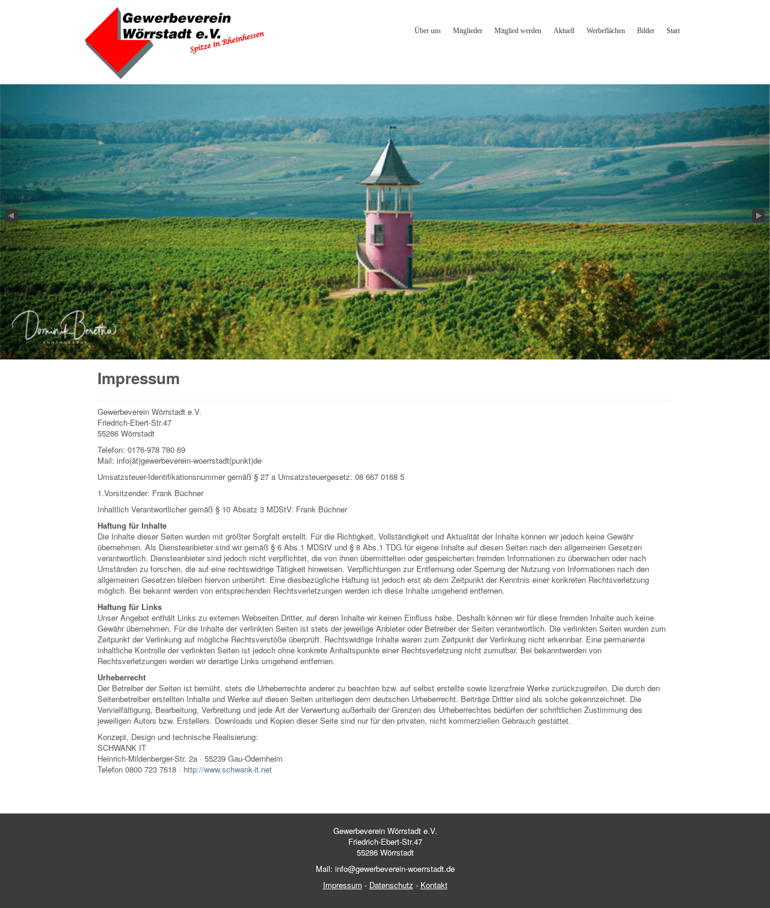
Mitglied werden (517, 30)
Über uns (427, 30)
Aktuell (563, 30)
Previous (11, 216)
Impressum (342, 885)
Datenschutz (391, 885)
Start (673, 30)
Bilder (645, 30)
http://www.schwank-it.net (227, 769)
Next (759, 216)
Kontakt (434, 885)
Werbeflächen (606, 30)
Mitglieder (467, 30)
